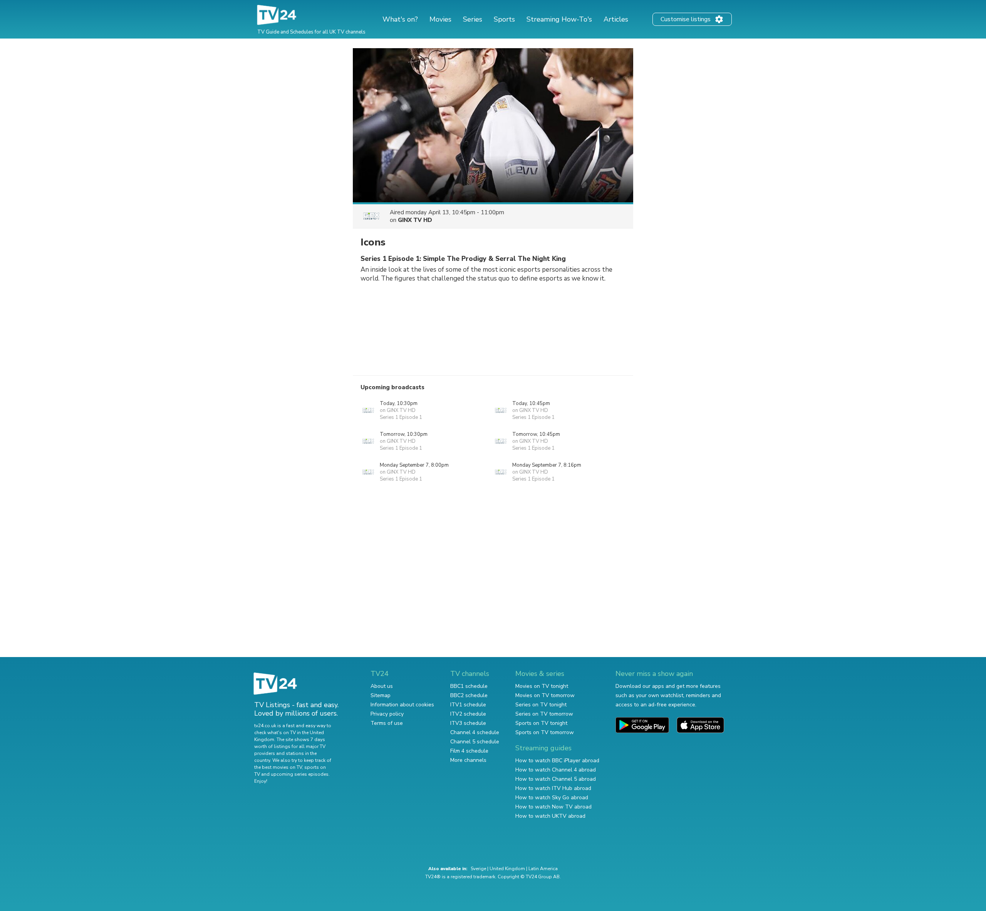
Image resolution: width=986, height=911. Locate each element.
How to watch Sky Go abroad (551, 797)
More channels (468, 760)
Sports (504, 19)
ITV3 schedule (468, 723)
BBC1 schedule (469, 686)
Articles (616, 19)
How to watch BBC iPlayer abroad (557, 760)
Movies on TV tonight (541, 686)
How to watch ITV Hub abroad (553, 788)
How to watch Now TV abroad (553, 806)
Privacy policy (387, 714)
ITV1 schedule (468, 704)
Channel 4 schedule (474, 732)
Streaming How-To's (559, 19)
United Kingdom (507, 869)
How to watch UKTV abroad (550, 816)
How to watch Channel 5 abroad (555, 779)
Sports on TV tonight (541, 723)
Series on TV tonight (541, 704)
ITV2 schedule (468, 714)
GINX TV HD (415, 220)
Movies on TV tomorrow (545, 695)
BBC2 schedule (469, 695)
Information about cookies (402, 704)
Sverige (478, 869)
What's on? (400, 19)
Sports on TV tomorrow (544, 732)
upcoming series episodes (300, 774)
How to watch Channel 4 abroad (555, 769)
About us (382, 686)
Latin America (543, 869)
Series (472, 19)
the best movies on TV (278, 767)
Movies (440, 19)
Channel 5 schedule (474, 741)
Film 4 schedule (469, 751)
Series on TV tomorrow (544, 714)
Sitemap (381, 695)
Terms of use (387, 723)
